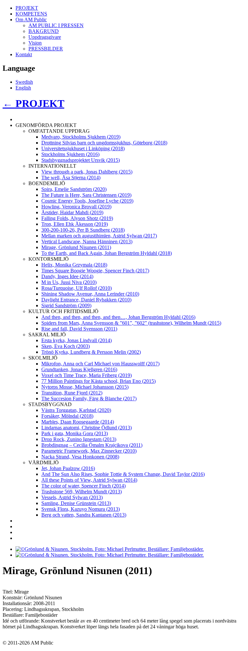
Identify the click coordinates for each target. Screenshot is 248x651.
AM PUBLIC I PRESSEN (56, 25)
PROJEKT (27, 8)
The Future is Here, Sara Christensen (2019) (86, 195)
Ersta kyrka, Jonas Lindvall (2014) (76, 340)
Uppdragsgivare (44, 37)
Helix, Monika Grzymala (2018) (74, 265)
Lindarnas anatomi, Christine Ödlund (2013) (86, 427)
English (23, 87)
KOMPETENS (31, 13)
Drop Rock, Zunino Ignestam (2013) (78, 439)
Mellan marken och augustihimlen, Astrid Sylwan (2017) (99, 235)
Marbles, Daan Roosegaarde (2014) (77, 422)
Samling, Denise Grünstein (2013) (76, 503)
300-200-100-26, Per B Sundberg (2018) (83, 230)
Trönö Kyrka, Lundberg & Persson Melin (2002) (91, 352)
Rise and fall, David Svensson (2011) (79, 328)
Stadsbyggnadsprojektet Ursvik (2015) (80, 160)
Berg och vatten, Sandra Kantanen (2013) (83, 515)
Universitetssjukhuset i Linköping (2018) (83, 148)
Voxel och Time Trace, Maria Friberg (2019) (86, 375)
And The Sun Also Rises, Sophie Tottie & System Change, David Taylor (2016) (123, 474)
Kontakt (24, 54)
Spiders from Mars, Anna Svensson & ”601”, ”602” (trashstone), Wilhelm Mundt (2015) (131, 323)
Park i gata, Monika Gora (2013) (74, 433)
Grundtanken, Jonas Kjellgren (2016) (79, 369)
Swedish (24, 82)
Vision (35, 43)
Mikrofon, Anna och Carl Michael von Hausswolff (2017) (100, 363)
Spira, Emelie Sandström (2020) (74, 189)
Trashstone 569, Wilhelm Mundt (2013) (81, 491)
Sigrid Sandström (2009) (66, 305)
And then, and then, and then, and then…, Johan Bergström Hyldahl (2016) (118, 317)
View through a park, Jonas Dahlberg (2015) (86, 171)
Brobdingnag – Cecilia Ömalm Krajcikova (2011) (91, 445)
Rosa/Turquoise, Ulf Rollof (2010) (76, 288)
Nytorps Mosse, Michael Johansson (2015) (85, 387)
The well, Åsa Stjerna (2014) (70, 177)
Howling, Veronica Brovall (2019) (76, 206)
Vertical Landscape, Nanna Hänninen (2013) (86, 241)
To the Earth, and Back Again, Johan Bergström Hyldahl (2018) (106, 253)
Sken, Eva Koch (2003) (65, 346)
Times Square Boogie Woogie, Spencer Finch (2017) (95, 270)
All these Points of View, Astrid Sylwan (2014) (89, 480)
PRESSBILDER (45, 48)
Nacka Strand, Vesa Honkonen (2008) (80, 456)
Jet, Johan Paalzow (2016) (68, 468)
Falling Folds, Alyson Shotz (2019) (77, 218)
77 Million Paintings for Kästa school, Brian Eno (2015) (98, 381)
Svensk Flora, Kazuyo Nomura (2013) (80, 509)
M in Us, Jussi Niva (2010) (69, 282)
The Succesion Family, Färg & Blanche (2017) (89, 398)
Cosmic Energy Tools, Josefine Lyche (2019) (87, 201)
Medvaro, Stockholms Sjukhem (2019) (80, 137)
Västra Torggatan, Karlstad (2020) (76, 410)
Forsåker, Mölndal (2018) (67, 416)
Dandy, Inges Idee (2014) (67, 276)
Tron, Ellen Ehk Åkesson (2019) (74, 224)
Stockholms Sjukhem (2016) (70, 154)
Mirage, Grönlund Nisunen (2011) (76, 247)
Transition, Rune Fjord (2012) (71, 392)
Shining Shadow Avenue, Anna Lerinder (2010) (90, 294)
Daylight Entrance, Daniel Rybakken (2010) (86, 299)
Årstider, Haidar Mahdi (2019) (72, 212)
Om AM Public (31, 19)
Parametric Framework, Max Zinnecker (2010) (89, 451)
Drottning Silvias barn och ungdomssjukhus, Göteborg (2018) (104, 142)
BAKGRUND (43, 31)
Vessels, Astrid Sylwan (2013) (72, 497)
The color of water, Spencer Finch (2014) (83, 485)
